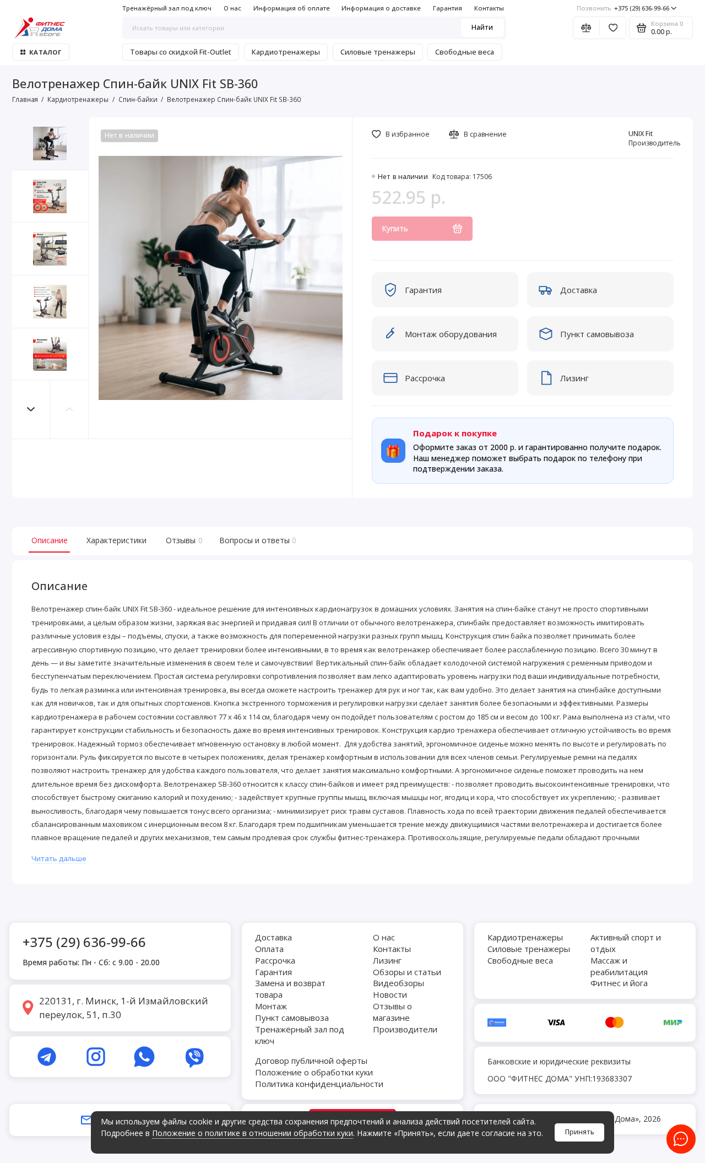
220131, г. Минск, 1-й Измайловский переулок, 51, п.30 (123, 1007)
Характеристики (116, 540)
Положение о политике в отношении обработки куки (252, 1133)
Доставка (273, 937)
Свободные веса (464, 52)
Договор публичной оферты (311, 1060)
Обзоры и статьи (407, 971)
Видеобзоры (398, 982)
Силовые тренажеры (377, 52)
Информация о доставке (381, 8)
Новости (390, 994)
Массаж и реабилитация (619, 966)
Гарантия (447, 8)
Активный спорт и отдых (625, 943)
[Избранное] (613, 28)
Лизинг (387, 960)
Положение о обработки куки (314, 1072)
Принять (579, 1132)
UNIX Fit (640, 133)
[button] (31, 409)
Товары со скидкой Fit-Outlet (180, 52)
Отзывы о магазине (392, 1011)
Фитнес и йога (619, 982)
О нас (232, 8)
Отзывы (183, 540)
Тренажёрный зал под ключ (167, 8)
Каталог (45, 52)
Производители (405, 1029)
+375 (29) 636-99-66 (623, 8)
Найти (482, 27)
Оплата (269, 948)
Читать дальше (58, 858)
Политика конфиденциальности (319, 1083)
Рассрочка (275, 960)
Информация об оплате (291, 8)
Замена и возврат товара (290, 988)
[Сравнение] (586, 28)
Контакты (489, 8)
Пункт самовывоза (292, 1017)
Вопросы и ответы (256, 540)
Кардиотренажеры (286, 52)
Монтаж (271, 1005)
